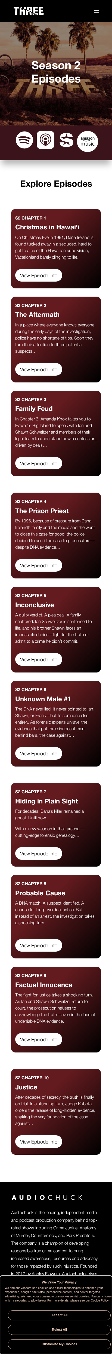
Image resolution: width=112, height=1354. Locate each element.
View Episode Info (38, 276)
